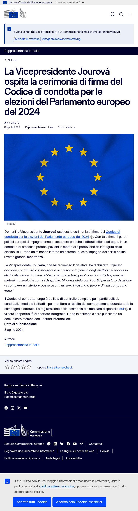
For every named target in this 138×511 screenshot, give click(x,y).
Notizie (12, 60)
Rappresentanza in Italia (21, 345)
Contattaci (95, 444)
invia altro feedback (60, 367)
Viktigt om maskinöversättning (61, 39)
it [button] (112, 14)
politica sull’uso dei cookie (57, 486)
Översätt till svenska (27, 39)
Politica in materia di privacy (22, 458)
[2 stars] (10, 366)
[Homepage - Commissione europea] (15, 12)
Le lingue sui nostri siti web (77, 451)
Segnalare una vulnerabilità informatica (29, 451)
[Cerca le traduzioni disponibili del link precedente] (91, 237)
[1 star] (7, 366)
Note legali (53, 458)
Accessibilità (74, 458)
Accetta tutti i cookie (32, 502)
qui (121, 309)
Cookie (104, 451)
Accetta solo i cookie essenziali (79, 502)
